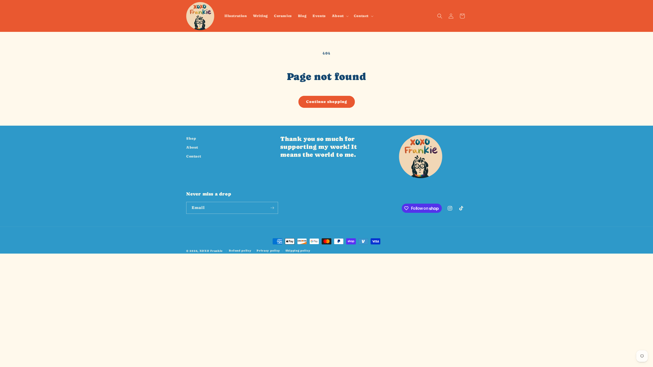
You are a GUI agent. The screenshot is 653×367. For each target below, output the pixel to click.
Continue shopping (326, 101)
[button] (340, 15)
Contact (193, 156)
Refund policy (240, 250)
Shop (191, 138)
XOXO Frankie (211, 251)
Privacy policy (268, 250)
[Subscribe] (272, 208)
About (192, 147)
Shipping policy (297, 250)
